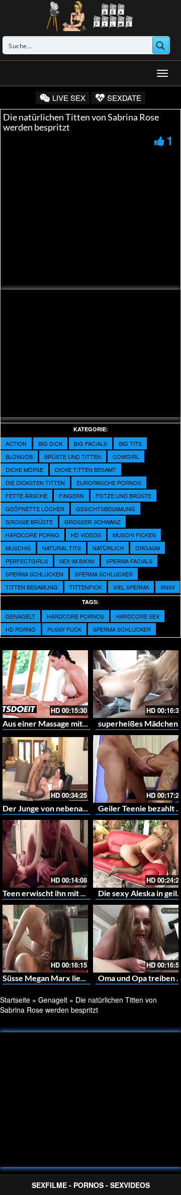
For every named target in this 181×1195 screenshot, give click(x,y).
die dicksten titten (35, 483)
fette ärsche (26, 496)
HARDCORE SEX (137, 616)
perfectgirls (27, 561)
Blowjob (19, 456)
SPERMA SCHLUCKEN (34, 574)
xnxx (167, 587)
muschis (18, 548)
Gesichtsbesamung (105, 509)
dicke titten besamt (85, 469)
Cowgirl (126, 456)
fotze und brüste (123, 496)
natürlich (108, 548)
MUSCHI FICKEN (134, 535)
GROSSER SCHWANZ (92, 522)
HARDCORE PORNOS (75, 616)
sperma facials (129, 561)
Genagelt (20, 616)
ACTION (16, 443)
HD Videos (86, 535)
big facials (90, 443)
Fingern (71, 496)
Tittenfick (85, 587)
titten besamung (32, 587)
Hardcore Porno (32, 535)
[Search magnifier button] (160, 45)
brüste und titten (72, 456)
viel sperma (131, 587)
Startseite (15, 1000)
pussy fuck (64, 629)
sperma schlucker (104, 574)
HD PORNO (21, 629)
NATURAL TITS (61, 548)
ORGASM (147, 548)
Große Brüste (29, 522)
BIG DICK (50, 443)
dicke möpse (24, 469)
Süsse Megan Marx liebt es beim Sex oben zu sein (90, 978)
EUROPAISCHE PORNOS (108, 483)
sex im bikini (77, 561)
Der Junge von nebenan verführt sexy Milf (78, 808)
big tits (130, 443)
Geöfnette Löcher (35, 509)
